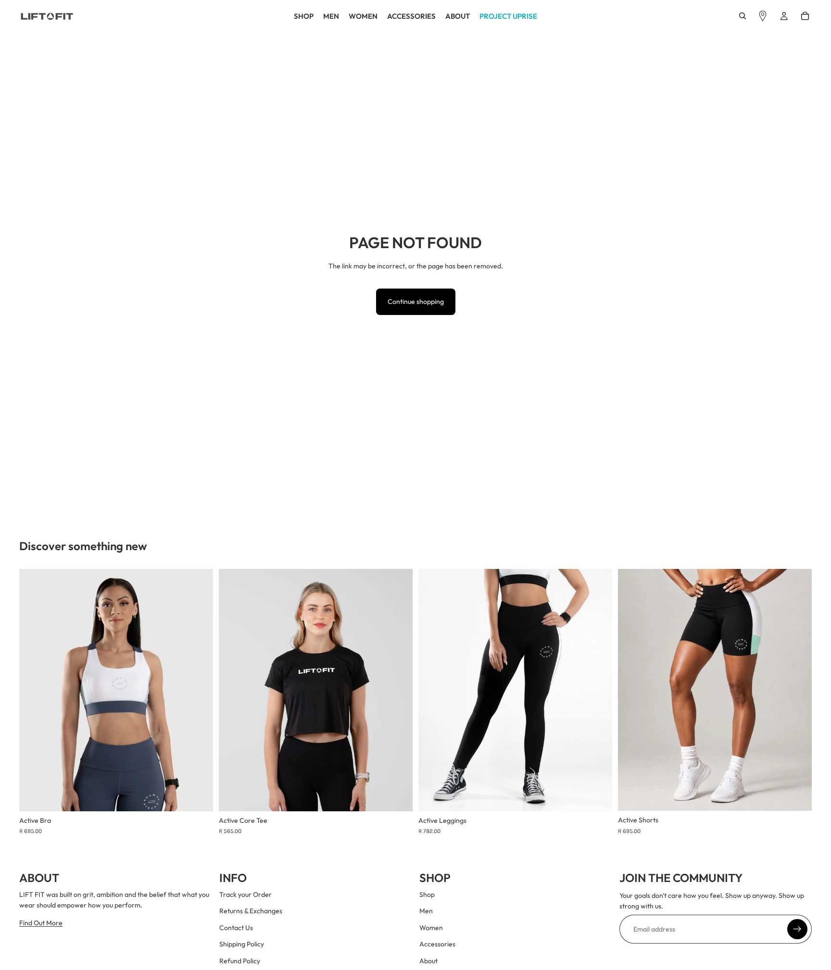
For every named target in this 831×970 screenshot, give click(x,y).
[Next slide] (198, 690)
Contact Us (236, 927)
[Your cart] (805, 15)
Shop (427, 894)
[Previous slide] (33, 690)
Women (431, 927)
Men (426, 911)
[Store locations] (762, 15)
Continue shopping (416, 301)
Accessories (437, 944)
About (428, 961)
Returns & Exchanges (250, 911)
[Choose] (198, 796)
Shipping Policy (241, 944)
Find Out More (41, 923)
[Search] (742, 15)
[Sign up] (797, 929)
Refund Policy (239, 961)
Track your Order (245, 894)
